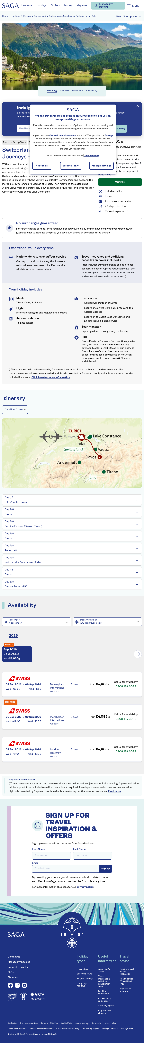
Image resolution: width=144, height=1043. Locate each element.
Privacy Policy (110, 1023)
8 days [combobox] (14, 409)
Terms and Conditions (17, 1029)
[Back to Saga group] (10, 5)
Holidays (16, 16)
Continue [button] (120, 182)
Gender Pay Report (90, 1029)
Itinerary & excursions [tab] (71, 91)
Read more (104, 175)
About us (13, 977)
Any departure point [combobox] (91, 623)
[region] (73, 139)
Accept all (42, 166)
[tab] (72, 499)
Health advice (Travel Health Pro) (127, 981)
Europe (27, 16)
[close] (137, 106)
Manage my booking (106, 5)
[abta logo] (38, 999)
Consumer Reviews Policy (67, 1029)
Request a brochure (19, 967)
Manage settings (101, 166)
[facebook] (10, 986)
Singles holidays (85, 979)
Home (5, 16)
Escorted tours (84, 974)
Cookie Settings (82, 1024)
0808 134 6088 (125, 686)
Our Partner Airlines (29, 1023)
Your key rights (106, 1006)
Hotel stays (82, 969)
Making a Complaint (110, 1029)
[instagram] (17, 986)
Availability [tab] (91, 91)
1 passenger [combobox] (15, 623)
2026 (13, 635)
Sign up (105, 869)
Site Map (54, 1023)
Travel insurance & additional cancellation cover (104, 981)
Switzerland (40, 16)
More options (130, 16)
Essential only (71, 166)
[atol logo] (23, 999)
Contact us (14, 957)
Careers (44, 1023)
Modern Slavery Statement (42, 1029)
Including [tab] (52, 91)
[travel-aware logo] (12, 1000)
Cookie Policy (67, 1023)
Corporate (96, 1023)
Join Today (119, 129)
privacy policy (85, 887)
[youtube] (24, 986)
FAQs (11, 972)
